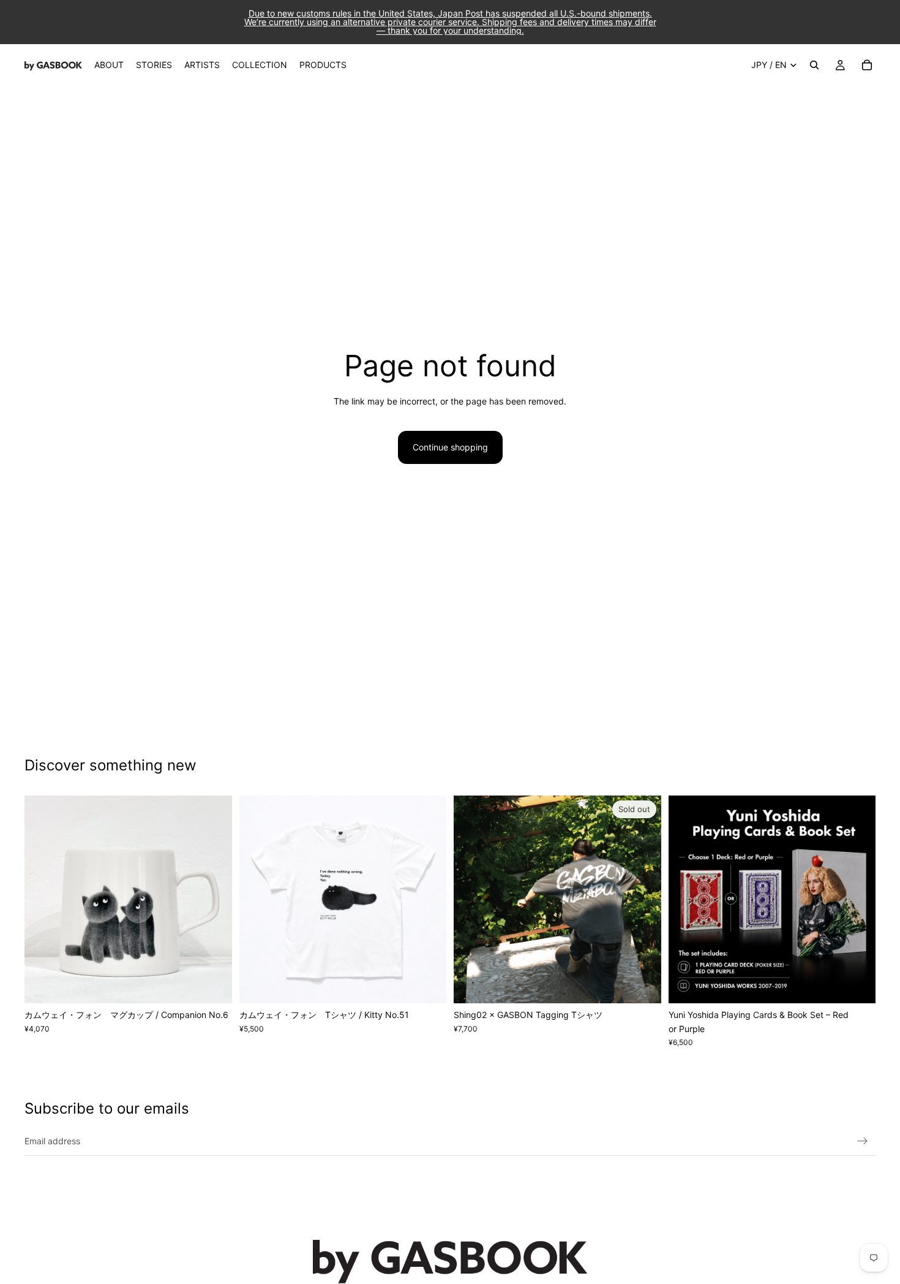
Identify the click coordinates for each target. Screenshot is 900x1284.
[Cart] (866, 64)
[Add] (213, 985)
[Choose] (427, 984)
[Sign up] (863, 1141)
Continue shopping (450, 447)
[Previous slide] (42, 899)
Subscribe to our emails (106, 1108)
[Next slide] (213, 899)
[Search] (814, 64)
